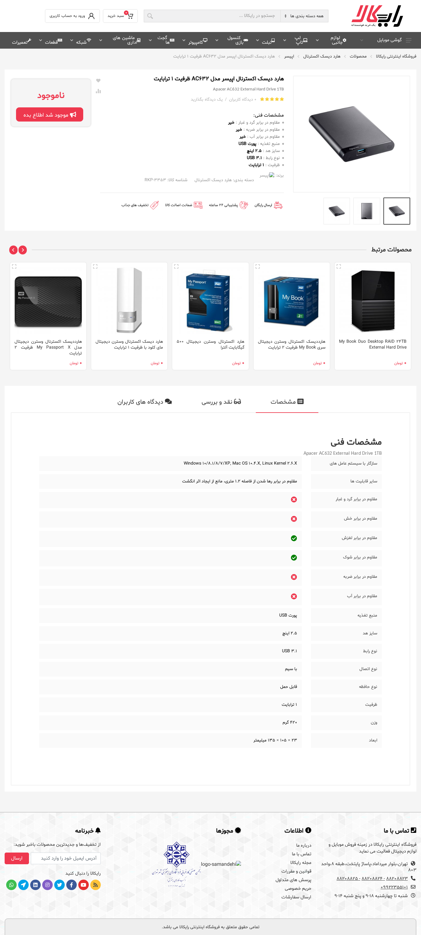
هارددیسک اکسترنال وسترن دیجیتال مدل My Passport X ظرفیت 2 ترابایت (48, 347)
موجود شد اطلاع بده (46, 115)
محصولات (358, 56)
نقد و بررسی (218, 402)
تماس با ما (301, 854)
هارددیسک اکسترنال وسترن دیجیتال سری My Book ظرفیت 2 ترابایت (291, 344)
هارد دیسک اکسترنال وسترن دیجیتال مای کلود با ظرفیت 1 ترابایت (129, 344)
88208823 (397, 879)
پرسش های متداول (293, 880)
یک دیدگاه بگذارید (207, 99)
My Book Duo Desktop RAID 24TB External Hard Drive (373, 344)
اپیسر (289, 56)
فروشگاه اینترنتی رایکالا (396, 56)
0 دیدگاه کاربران (242, 99)
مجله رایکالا (300, 863)
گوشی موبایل (389, 40)
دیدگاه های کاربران (141, 402)
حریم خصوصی (298, 888)
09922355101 (394, 887)
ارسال (16, 858)
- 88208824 (373, 879)
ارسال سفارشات (296, 897)
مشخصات (284, 402)
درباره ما (303, 845)
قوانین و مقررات (296, 871)
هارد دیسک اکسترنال (322, 56)
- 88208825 (348, 879)
